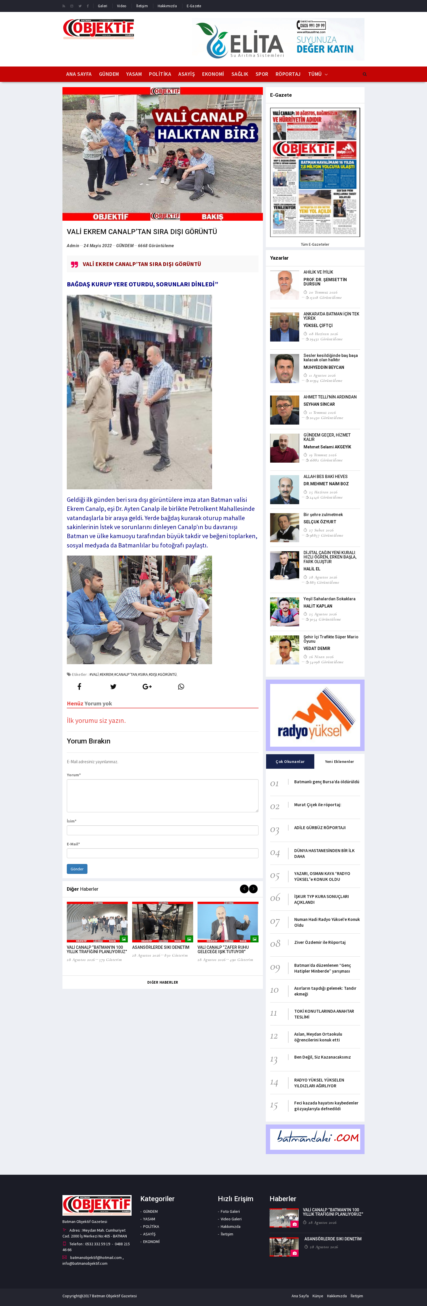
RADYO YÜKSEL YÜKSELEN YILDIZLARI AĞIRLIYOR (319, 1082)
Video (121, 5)
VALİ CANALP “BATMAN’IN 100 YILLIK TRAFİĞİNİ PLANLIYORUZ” (97, 949)
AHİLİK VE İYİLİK (318, 272)
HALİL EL (312, 569)
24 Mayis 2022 (98, 245)
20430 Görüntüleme (326, 417)
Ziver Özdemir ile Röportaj (320, 942)
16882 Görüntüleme (326, 460)
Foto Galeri (230, 1211)
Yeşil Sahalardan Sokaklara (330, 599)
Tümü (315, 74)
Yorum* (74, 774)
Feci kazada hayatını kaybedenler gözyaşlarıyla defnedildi (326, 1105)
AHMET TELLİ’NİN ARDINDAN (330, 397)
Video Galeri (231, 1218)
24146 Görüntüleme (326, 497)
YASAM (134, 74)
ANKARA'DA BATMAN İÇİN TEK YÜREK (331, 316)
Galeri (102, 5)
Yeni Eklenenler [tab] (339, 761)
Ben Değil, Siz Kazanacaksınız (322, 1057)
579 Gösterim (110, 959)
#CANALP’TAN (125, 674)
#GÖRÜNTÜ (167, 674)
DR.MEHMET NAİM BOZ (326, 484)
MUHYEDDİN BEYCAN (324, 367)
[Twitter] (80, 5)
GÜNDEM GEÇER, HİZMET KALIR (327, 437)
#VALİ (94, 674)
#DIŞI (153, 674)
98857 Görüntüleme (326, 535)
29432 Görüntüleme (326, 339)
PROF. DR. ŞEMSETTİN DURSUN (325, 281)
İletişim (142, 5)
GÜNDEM (109, 74)
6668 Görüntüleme (156, 245)
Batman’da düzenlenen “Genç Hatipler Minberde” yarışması (322, 968)
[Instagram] (71, 5)
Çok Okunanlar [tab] (290, 761)
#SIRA (143, 674)
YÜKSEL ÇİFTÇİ (318, 325)
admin (73, 245)
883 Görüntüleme (324, 582)
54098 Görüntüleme (326, 661)
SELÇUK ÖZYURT (320, 522)
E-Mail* (73, 844)
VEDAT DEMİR (317, 648)
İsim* (71, 821)
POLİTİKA (160, 74)
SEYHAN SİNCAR (319, 404)
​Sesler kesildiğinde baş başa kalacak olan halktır (331, 357)
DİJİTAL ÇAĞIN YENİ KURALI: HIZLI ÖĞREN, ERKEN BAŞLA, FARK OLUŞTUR (330, 557)
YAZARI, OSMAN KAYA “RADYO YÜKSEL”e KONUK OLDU (322, 876)
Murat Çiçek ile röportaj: (317, 804)
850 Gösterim (176, 955)
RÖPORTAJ (288, 74)
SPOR (262, 74)
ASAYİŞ (186, 74)
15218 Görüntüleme (326, 297)
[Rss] (63, 5)
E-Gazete (194, 5)
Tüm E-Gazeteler (315, 244)
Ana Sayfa (79, 74)
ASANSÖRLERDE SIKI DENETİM (160, 947)
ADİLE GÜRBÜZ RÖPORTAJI (320, 827)
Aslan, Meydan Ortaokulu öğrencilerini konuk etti (318, 1037)
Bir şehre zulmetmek (323, 514)
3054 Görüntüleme (325, 619)
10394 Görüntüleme (326, 380)
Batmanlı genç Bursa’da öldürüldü (326, 781)
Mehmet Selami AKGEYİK (327, 447)
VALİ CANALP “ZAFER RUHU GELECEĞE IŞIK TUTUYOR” (223, 949)
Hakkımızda (167, 5)
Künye (318, 1295)
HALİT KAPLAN (318, 606)
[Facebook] (88, 5)
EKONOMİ (213, 74)
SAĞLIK (240, 74)
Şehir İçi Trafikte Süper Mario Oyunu (331, 639)
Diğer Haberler (162, 982)
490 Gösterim (241, 959)
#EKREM (106, 674)
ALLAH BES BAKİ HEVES (326, 476)
